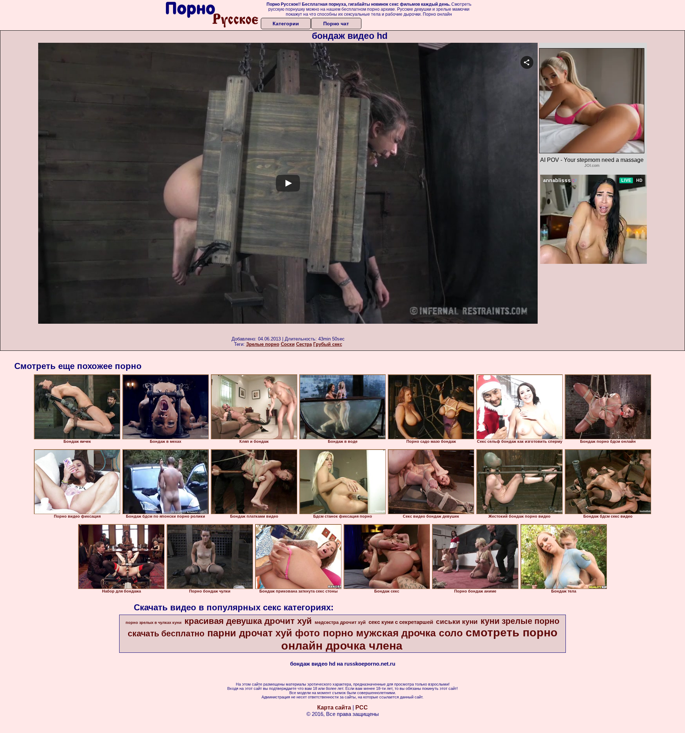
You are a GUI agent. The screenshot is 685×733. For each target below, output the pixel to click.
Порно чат (336, 23)
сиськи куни (457, 621)
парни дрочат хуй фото (263, 633)
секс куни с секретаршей (401, 622)
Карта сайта (334, 707)
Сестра (304, 344)
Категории (286, 23)
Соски (288, 344)
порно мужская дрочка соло (393, 633)
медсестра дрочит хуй (340, 622)
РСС (361, 707)
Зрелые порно (262, 344)
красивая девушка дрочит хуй (248, 621)
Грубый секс (327, 344)
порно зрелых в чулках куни (154, 622)
